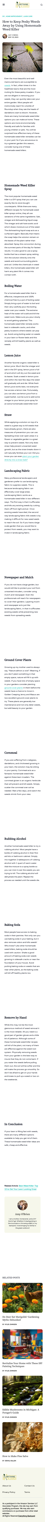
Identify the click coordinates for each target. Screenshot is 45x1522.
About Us (6, 1486)
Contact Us (29, 1486)
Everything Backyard (26, 1516)
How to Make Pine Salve (15, 1456)
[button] (3, 4)
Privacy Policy (8, 1492)
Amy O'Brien (13, 35)
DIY (3, 16)
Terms (27, 1492)
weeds (7, 85)
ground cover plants (13, 688)
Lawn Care (27, 16)
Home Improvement (14, 16)
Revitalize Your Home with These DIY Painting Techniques (22, 1365)
